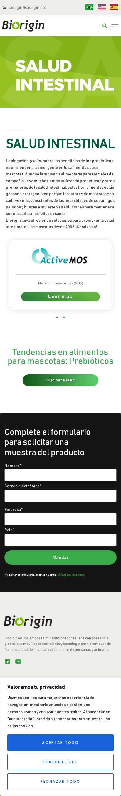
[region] (60, 736)
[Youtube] (18, 662)
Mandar (61, 557)
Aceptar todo (60, 742)
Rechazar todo (60, 781)
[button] (105, 26)
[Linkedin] (7, 662)
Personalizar (60, 761)
